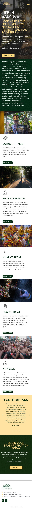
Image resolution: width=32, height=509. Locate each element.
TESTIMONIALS (16, 399)
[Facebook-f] (3, 500)
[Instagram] (6, 500)
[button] (28, 4)
